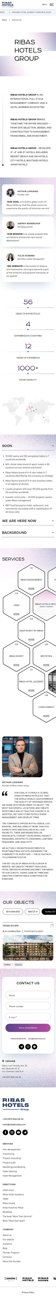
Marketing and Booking (14, 1167)
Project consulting (12, 1158)
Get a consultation (28, 1027)
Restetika (46, 656)
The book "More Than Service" (17, 1216)
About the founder (12, 1261)
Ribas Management (31, 580)
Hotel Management (12, 1175)
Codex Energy (46, 707)
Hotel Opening (10, 1171)
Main (4, 20)
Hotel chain (8, 1190)
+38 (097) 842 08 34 (18, 1039)
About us (7, 1235)
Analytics (7, 1244)
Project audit (9, 1162)
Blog (5, 1248)
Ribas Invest (16, 656)
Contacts (7, 1257)
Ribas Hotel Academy (31, 681)
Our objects (8, 1239)
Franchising (8, 1154)
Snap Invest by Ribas (31, 630)
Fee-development (12, 1149)
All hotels (13, 911)
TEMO (16, 605)
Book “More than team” (14, 1220)
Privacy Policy (28, 1292)
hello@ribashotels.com (37, 1039)
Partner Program (11, 1252)
